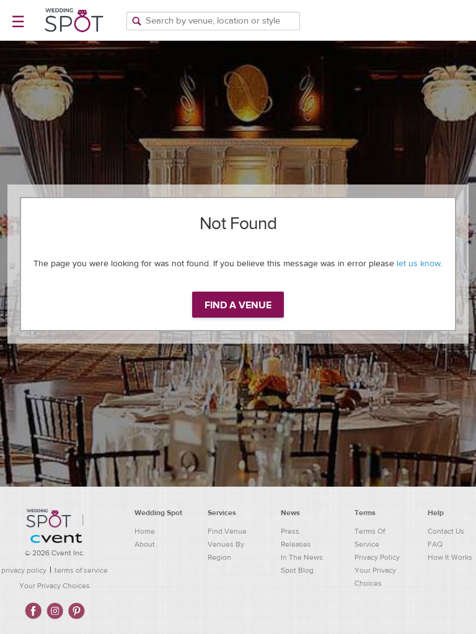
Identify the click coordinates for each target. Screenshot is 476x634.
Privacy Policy (377, 557)
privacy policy (23, 570)
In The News (302, 557)
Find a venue (238, 305)
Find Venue (227, 531)
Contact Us (446, 531)
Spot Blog (297, 570)
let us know (419, 263)
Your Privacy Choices (54, 586)
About (144, 544)
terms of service (81, 570)
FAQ (435, 544)
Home (144, 531)
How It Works (450, 557)
